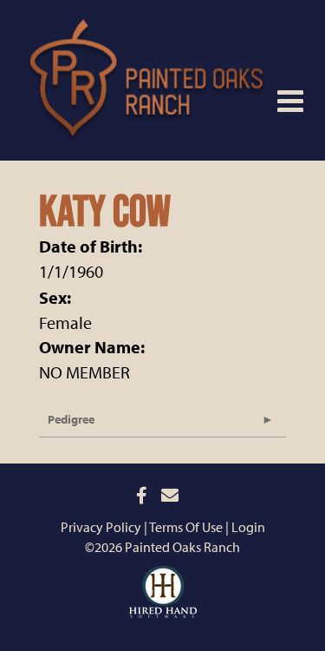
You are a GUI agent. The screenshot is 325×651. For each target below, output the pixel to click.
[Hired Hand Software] (163, 579)
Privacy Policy (101, 527)
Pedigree (71, 419)
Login (248, 527)
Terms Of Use (186, 527)
